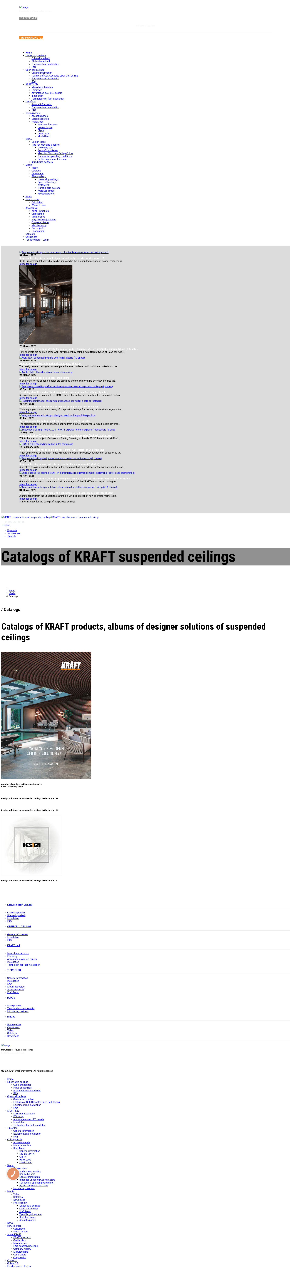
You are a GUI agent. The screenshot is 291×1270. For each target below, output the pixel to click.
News (28, 196)
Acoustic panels (40, 116)
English (6, 525)
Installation (37, 95)
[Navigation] (2, 514)
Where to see (39, 205)
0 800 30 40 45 (15, 522)
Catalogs (36, 170)
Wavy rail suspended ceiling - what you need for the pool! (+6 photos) (55, 421)
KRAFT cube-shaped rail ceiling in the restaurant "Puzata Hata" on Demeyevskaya (61, 449)
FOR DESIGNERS (28, 18)
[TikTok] (289, 1062)
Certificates (38, 213)
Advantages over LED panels (47, 92)
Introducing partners (42, 162)
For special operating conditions (55, 156)
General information (42, 72)
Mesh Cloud (44, 136)
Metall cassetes (16, 986)
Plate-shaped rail (41, 61)
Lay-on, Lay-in (45, 127)
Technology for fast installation (48, 98)
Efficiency (37, 90)
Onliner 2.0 (31, 236)
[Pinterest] (272, 1062)
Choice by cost (45, 147)
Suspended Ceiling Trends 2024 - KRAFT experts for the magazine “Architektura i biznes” (65, 435)
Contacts (30, 234)
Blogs (28, 139)
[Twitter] (255, 1062)
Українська (13, 533)
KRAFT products (40, 210)
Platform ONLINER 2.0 (31, 37)
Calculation (37, 202)
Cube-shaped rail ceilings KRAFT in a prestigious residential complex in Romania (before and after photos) (74, 478)
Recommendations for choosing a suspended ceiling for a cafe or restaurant (59, 406)
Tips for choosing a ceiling (46, 144)
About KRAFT (32, 208)
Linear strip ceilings (35, 55)
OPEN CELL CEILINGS (19, 926)
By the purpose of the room (52, 159)
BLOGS (11, 997)
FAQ (34, 67)
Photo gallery (39, 176)
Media (28, 164)
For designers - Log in (37, 239)
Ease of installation (48, 150)
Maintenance (38, 216)
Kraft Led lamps (46, 190)
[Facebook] (26, 45)
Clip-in (41, 130)
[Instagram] (30, 45)
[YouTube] (266, 1062)
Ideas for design (28, 264)
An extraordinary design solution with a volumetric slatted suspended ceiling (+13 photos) (66, 493)
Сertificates (13, 1027)
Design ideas (39, 141)
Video (35, 167)
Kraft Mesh (37, 121)
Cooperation (38, 231)
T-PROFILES (14, 970)
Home (28, 52)
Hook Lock (43, 133)
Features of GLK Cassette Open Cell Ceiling (55, 75)
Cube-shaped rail (41, 58)
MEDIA (11, 1016)
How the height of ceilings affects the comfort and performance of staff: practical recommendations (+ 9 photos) (78, 349)
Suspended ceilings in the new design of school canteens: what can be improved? (61, 258)
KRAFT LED (31, 84)
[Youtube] (28, 45)
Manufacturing (39, 225)
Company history (40, 222)
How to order (32, 199)
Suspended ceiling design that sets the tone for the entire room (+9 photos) (59, 464)
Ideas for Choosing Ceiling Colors (55, 153)
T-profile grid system (49, 187)
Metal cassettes (40, 118)
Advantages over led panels (22, 959)
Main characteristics (42, 87)
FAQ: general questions (44, 219)
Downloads (37, 173)
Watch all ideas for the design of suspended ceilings (47, 501)
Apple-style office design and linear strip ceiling (44, 377)
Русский (12, 530)
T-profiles (30, 101)
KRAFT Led (13, 945)
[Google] (283, 1062)
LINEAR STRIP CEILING (20, 904)
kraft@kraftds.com (145, 25)
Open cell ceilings (34, 69)
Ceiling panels (32, 113)
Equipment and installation (45, 64)
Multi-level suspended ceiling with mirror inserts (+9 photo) (50, 363)
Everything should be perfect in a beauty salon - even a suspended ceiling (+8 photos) (63, 392)
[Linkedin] (278, 1062)
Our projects (38, 228)
